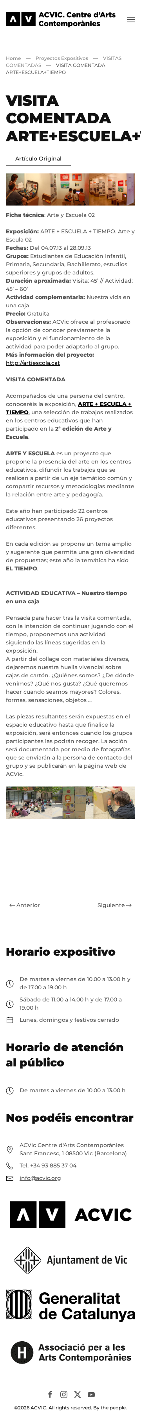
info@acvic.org (40, 1178)
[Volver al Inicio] (61, 19)
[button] (131, 19)
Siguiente (111, 905)
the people (113, 1408)
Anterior (28, 905)
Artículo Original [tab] (38, 158)
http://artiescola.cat (33, 362)
